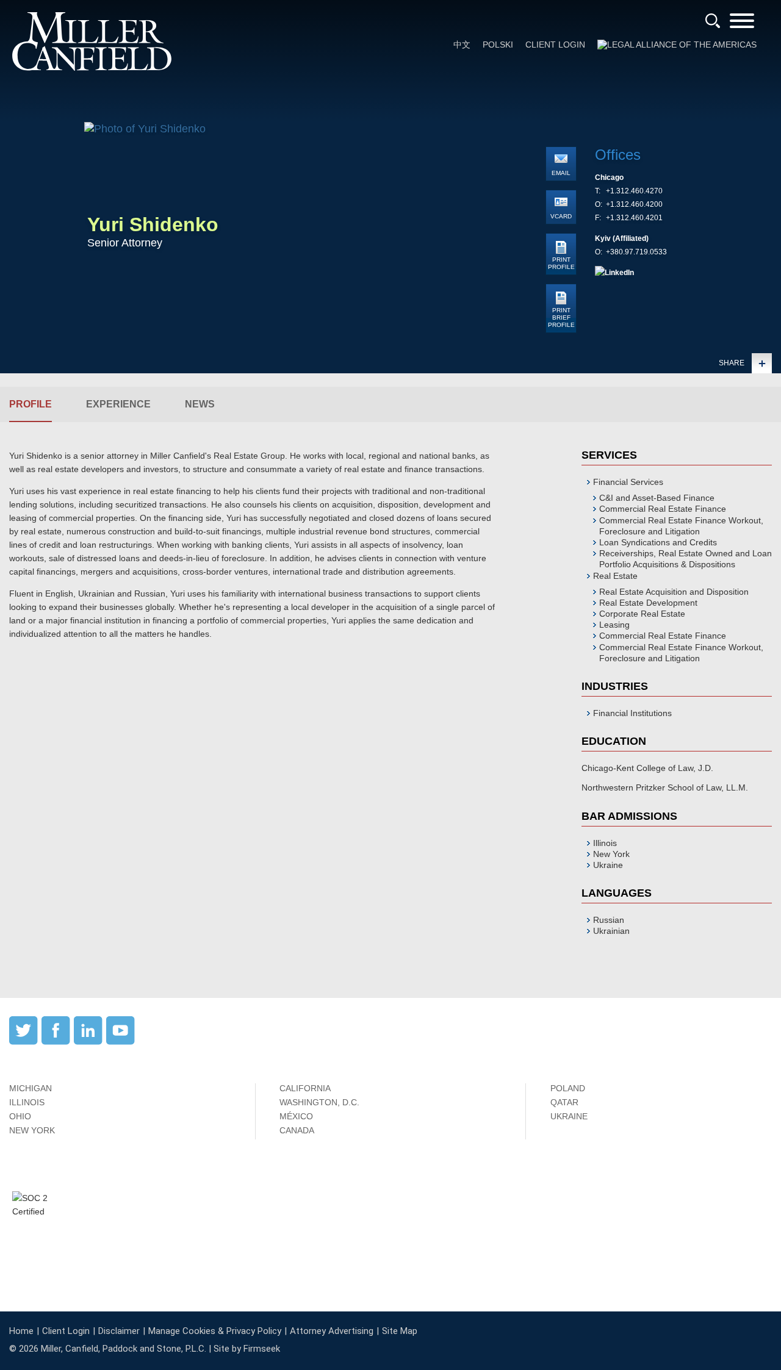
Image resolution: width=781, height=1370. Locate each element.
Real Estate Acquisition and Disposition (674, 592)
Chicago (609, 177)
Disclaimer (119, 1330)
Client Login (555, 44)
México (296, 1116)
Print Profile (561, 263)
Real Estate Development (648, 603)
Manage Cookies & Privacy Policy (214, 1330)
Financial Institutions (632, 713)
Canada (296, 1130)
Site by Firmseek (247, 1348)
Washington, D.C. (319, 1102)
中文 (461, 44)
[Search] (712, 20)
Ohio (20, 1116)
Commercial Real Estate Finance (662, 509)
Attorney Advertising (331, 1330)
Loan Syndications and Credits (658, 542)
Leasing (614, 624)
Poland (567, 1088)
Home (21, 1330)
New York (32, 1130)
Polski (498, 44)
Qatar (564, 1102)
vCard (561, 216)
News (200, 404)
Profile (30, 404)
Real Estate (615, 576)
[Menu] (742, 24)
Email (561, 173)
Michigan (30, 1088)
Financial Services (628, 482)
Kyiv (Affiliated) (622, 238)
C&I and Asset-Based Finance (656, 498)
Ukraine (569, 1116)
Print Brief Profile (561, 317)
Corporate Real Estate (642, 614)
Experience (118, 404)
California (305, 1088)
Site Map (399, 1330)
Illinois (27, 1102)
